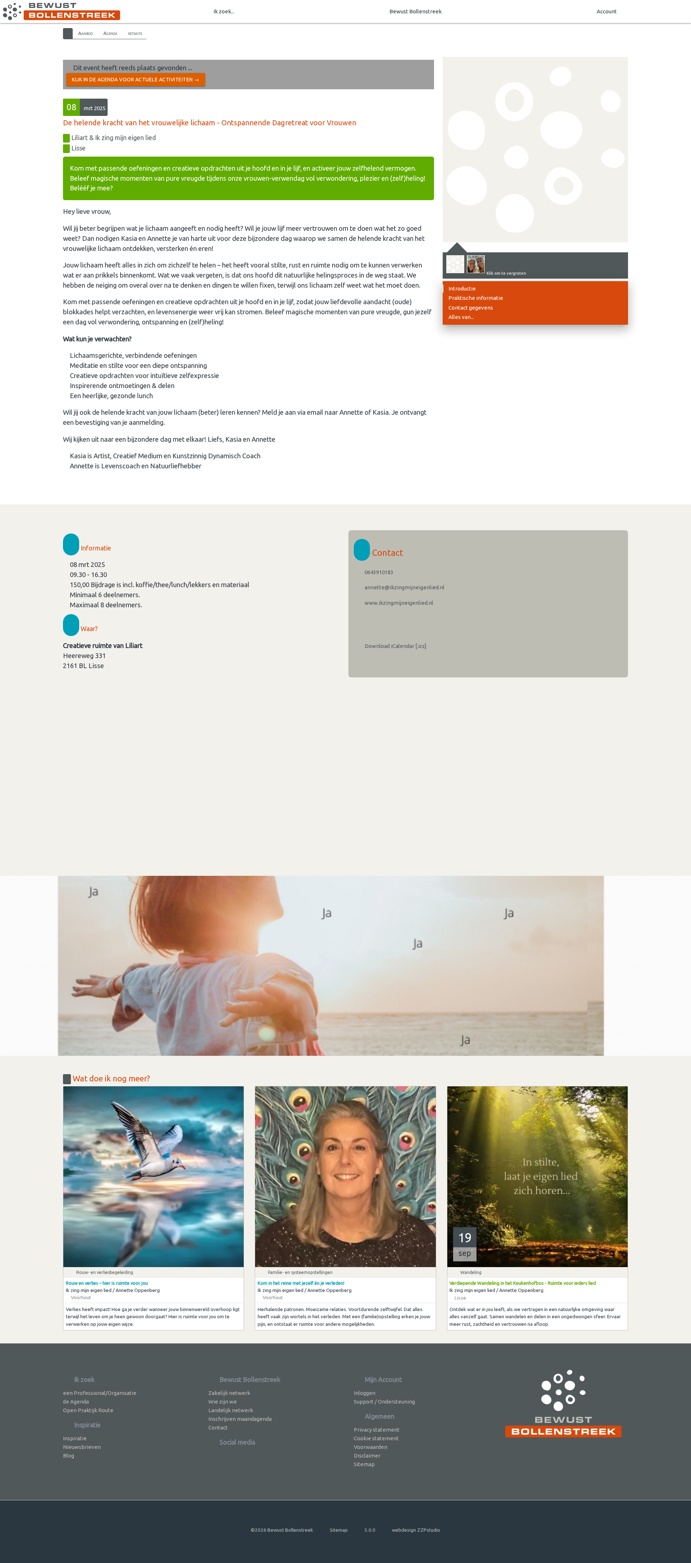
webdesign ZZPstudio (416, 1530)
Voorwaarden (370, 1447)
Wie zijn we (222, 1401)
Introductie (462, 288)
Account (607, 11)
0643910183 (378, 572)
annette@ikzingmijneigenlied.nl (403, 587)
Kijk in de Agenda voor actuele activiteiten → (135, 79)
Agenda (110, 33)
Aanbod (85, 33)
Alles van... (461, 317)
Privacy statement (376, 1430)
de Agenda (76, 1401)
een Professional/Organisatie (99, 1393)
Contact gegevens (470, 308)
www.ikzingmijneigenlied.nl (398, 603)
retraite (135, 33)
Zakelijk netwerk (229, 1393)
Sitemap (364, 1464)
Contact (218, 1427)
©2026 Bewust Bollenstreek (282, 1530)
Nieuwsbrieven (82, 1447)
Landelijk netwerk (230, 1410)
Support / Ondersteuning (384, 1401)
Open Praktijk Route (88, 1410)
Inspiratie (75, 1438)
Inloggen (364, 1393)
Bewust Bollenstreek (415, 11)
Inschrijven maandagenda (240, 1419)
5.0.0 (370, 1530)
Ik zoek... (223, 11)
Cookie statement (376, 1438)
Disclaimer (367, 1455)
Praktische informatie (475, 298)
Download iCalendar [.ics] (394, 646)
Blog (68, 1455)
